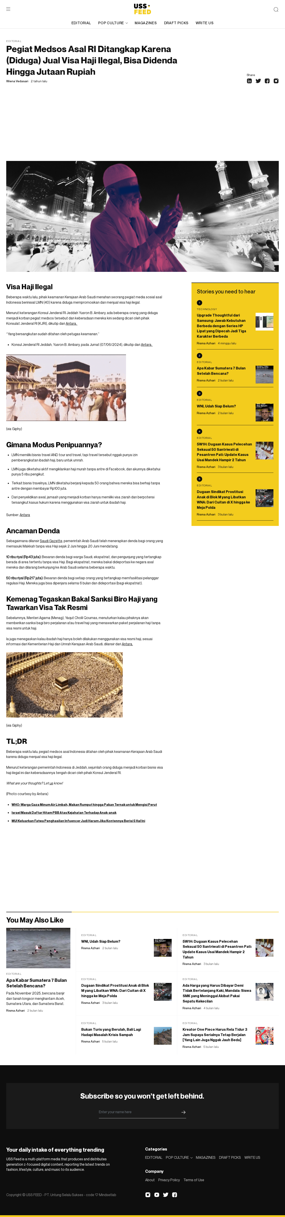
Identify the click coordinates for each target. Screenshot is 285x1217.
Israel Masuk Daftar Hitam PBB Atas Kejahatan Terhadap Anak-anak (64, 812)
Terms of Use (193, 1180)
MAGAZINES (146, 23)
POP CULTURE (111, 23)
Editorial (14, 41)
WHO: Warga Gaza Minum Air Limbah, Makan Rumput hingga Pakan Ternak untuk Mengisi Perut (84, 804)
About (150, 1180)
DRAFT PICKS (176, 23)
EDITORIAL (81, 23)
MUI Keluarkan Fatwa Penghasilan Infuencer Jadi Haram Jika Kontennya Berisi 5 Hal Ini (78, 821)
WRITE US (205, 23)
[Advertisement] (142, 127)
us (51, 783)
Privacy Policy (169, 1180)
